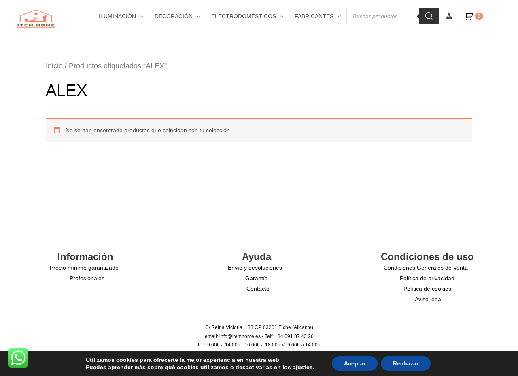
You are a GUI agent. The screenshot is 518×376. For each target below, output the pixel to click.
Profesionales (87, 278)
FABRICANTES (314, 16)
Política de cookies (427, 288)
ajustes (303, 367)
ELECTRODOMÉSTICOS (243, 16)
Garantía (256, 278)
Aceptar (354, 363)
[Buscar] (429, 16)
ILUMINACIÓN (117, 16)
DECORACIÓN (174, 16)
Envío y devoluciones (255, 267)
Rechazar (405, 363)
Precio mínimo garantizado (84, 267)
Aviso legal (428, 299)
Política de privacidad (427, 278)
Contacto (258, 288)
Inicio (54, 66)
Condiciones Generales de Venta (426, 267)
